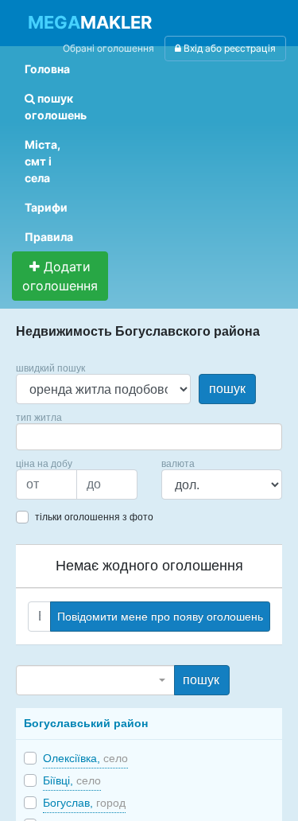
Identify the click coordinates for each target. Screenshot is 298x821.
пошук (227, 388)
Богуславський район (86, 723)
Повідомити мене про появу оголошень (160, 616)
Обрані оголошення (108, 48)
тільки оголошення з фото (94, 517)
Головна (47, 69)
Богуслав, (84, 802)
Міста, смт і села (42, 161)
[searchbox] (44, 436)
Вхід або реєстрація (228, 48)
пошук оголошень (56, 106)
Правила (49, 236)
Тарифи (46, 207)
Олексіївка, (85, 758)
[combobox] (149, 436)
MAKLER (90, 22)
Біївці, (72, 780)
